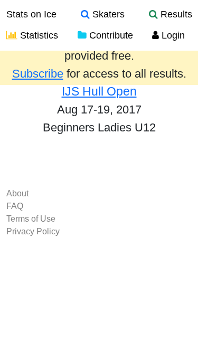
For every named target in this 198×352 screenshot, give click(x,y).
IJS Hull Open (99, 91)
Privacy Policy (33, 231)
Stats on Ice (31, 14)
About (17, 193)
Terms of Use (30, 218)
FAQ (14, 206)
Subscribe (37, 74)
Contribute (110, 35)
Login (172, 35)
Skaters (107, 14)
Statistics (37, 35)
